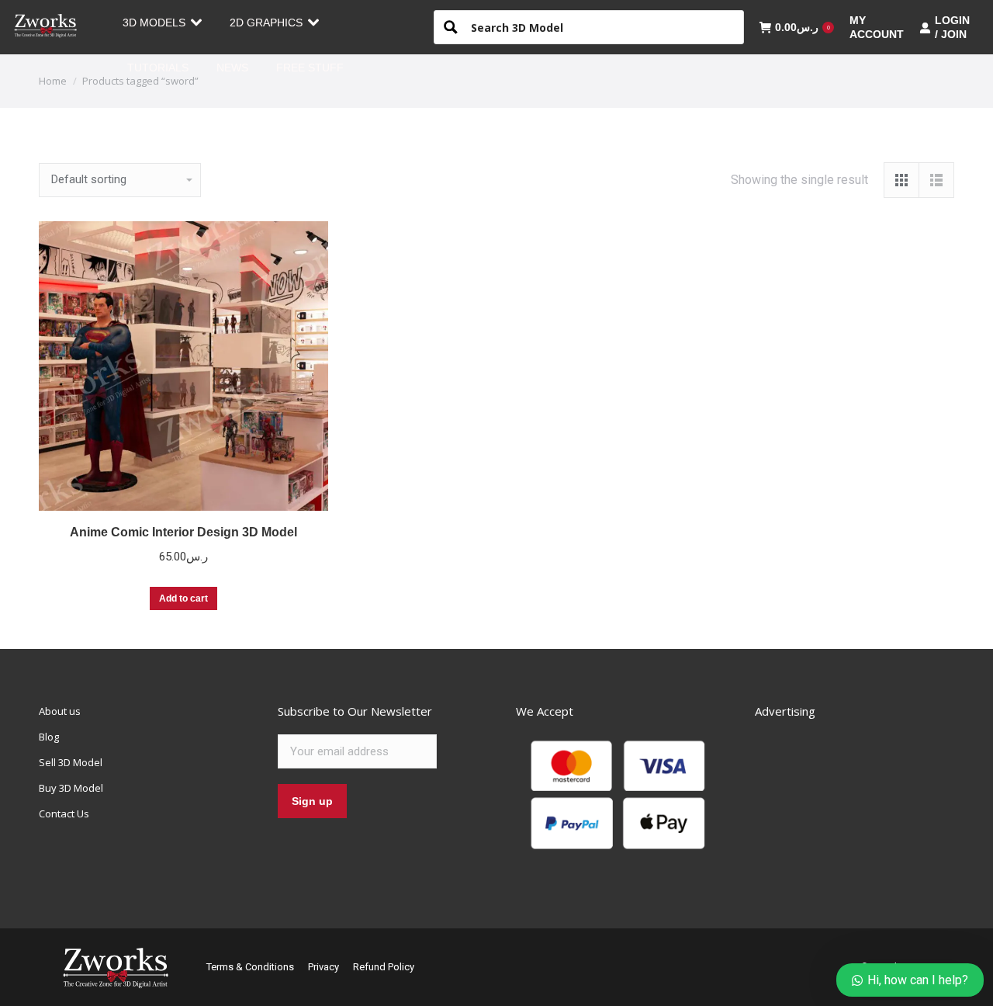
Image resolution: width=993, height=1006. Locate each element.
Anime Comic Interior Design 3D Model (183, 532)
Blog (49, 737)
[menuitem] (162, 22)
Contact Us (64, 813)
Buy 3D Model (71, 788)
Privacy (323, 967)
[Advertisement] (871, 800)
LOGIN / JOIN (952, 27)
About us (60, 711)
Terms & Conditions (250, 967)
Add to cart (183, 598)
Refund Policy (383, 967)
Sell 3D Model (70, 762)
